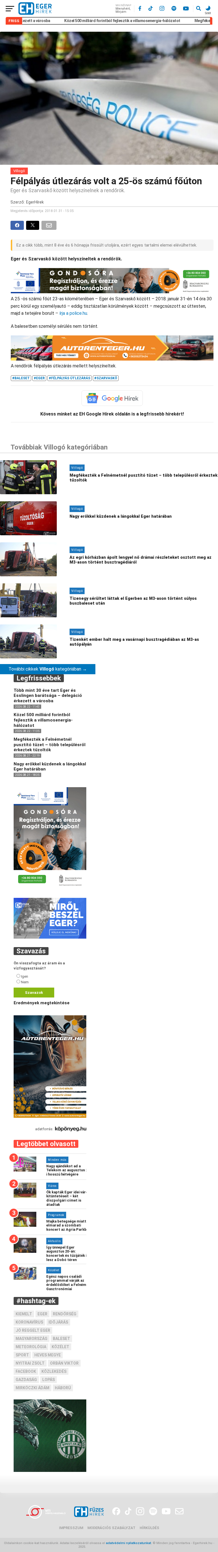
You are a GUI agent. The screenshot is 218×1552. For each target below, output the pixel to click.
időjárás (58, 1322)
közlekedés (53, 1371)
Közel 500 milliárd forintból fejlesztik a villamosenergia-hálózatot (97, 20)
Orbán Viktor (64, 1363)
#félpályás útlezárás (69, 378)
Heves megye (47, 1355)
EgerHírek (35, 202)
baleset (61, 1338)
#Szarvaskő (105, 378)
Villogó (19, 171)
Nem (25, 982)
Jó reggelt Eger (33, 1330)
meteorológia (31, 1347)
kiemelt (24, 1314)
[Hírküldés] (50, 937)
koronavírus (29, 1322)
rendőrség (64, 1314)
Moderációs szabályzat (111, 1528)
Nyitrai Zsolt (30, 1363)
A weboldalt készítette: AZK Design (113, 1547)
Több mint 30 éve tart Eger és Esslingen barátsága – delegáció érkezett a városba (48, 695)
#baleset (21, 378)
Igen (24, 976)
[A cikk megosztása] (33, 225)
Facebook (26, 1371)
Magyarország (31, 1338)
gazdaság (26, 1379)
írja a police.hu (73, 313)
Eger (42, 1314)
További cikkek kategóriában (48, 669)
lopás (48, 1379)
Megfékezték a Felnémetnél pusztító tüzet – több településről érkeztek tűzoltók (49, 744)
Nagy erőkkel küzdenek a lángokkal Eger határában (50, 766)
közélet (60, 1347)
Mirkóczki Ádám (32, 1388)
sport (22, 1355)
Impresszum (71, 1528)
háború (63, 1388)
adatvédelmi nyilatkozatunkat (128, 1543)
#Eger (39, 378)
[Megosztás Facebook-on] (18, 225)
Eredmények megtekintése (42, 1002)
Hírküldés (149, 1528)
